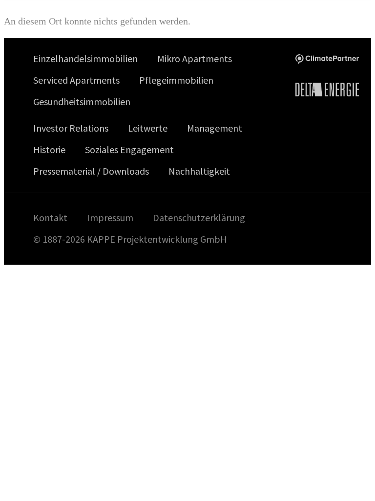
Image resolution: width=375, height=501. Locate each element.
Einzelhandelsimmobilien (85, 58)
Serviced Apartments (76, 80)
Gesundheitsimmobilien (81, 101)
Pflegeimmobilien (176, 80)
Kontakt (50, 218)
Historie (49, 149)
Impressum (110, 218)
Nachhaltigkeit (199, 171)
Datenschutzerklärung (199, 218)
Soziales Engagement (129, 149)
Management (214, 128)
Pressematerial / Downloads (91, 171)
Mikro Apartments (194, 58)
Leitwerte (147, 128)
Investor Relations (70, 128)
